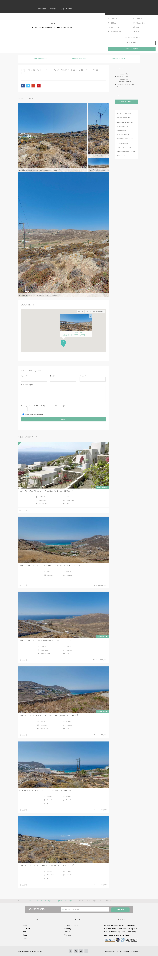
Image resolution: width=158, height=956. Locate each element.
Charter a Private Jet (124, 147)
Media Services (121, 130)
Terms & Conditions (123, 951)
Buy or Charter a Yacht (125, 139)
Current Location (97, 312)
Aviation (67, 932)
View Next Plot (118, 58)
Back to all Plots (80, 58)
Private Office (121, 156)
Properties (42, 9)
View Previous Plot (40, 58)
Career (25, 935)
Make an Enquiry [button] (132, 49)
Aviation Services (122, 143)
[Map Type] (87, 311)
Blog (62, 9)
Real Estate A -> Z (71, 925)
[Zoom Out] (82, 311)
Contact (69, 9)
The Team (26, 928)
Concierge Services (123, 118)
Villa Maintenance (123, 126)
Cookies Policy (110, 951)
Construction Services (125, 122)
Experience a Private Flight (126, 151)
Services (53, 9)
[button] (63, 343)
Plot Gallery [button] (131, 43)
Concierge (68, 928)
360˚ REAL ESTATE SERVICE (124, 114)
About (25, 925)
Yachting (67, 935)
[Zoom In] (79, 311)
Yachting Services (123, 135)
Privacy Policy (135, 951)
